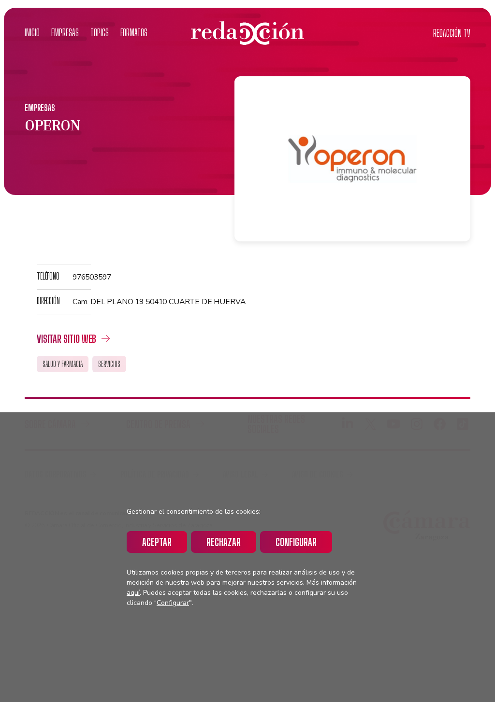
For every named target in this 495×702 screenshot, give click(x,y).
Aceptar (157, 542)
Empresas (65, 32)
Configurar (296, 542)
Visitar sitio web (66, 338)
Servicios (109, 364)
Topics (99, 32)
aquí (133, 592)
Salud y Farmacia (63, 364)
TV (451, 33)
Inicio (32, 32)
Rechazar (223, 542)
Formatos (133, 32)
